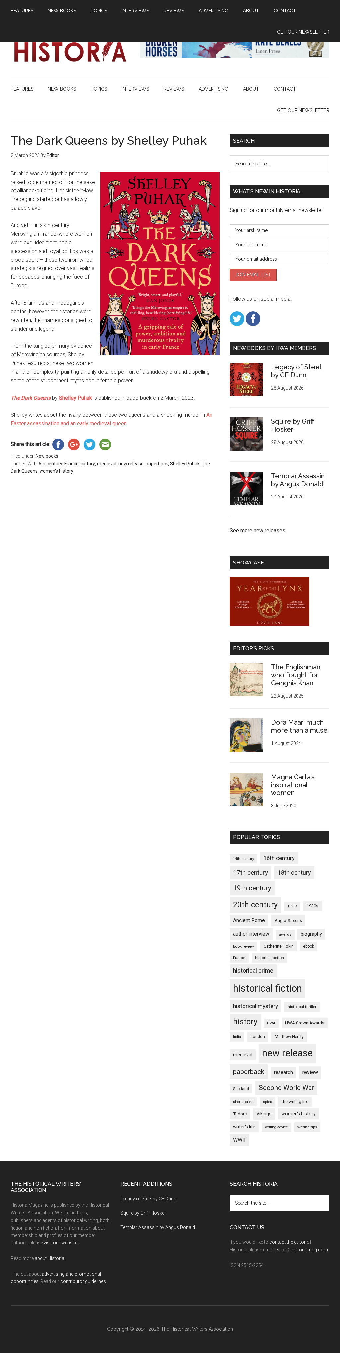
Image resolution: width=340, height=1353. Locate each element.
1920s (292, 906)
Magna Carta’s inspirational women (293, 785)
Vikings (264, 1114)
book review (243, 946)
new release (131, 463)
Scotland (241, 1088)
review (310, 1072)
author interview (251, 934)
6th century (50, 463)
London (258, 1036)
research (283, 1072)
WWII (239, 1140)
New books (47, 456)
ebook (308, 946)
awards (285, 934)
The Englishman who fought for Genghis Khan (295, 675)
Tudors (240, 1113)
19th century (252, 888)
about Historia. (50, 1258)
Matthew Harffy (289, 1036)
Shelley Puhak (185, 463)
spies (267, 1102)
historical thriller (302, 1006)
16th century (279, 858)
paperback (157, 463)
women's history (56, 471)
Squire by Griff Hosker (292, 425)
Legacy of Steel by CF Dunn (296, 371)
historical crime (253, 970)
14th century (243, 858)
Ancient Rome (249, 920)
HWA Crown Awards (304, 1022)
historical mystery (255, 1006)
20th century (255, 904)
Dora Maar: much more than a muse (299, 726)
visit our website (60, 1242)
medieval (106, 463)
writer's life (244, 1126)
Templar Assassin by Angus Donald (298, 480)
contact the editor (287, 1242)
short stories (243, 1102)
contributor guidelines (83, 1281)
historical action (269, 957)
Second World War (286, 1087)
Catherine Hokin (279, 946)
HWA (271, 1023)
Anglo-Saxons (288, 920)
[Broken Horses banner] (234, 56)
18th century (294, 872)
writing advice (276, 1127)
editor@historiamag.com (301, 1249)
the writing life (295, 1101)
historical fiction (267, 988)
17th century (250, 872)
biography (311, 934)
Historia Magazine (74, 49)
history (88, 463)
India (237, 1037)
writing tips (307, 1127)
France (71, 463)
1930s (312, 905)
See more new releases (257, 530)
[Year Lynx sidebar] (269, 624)
